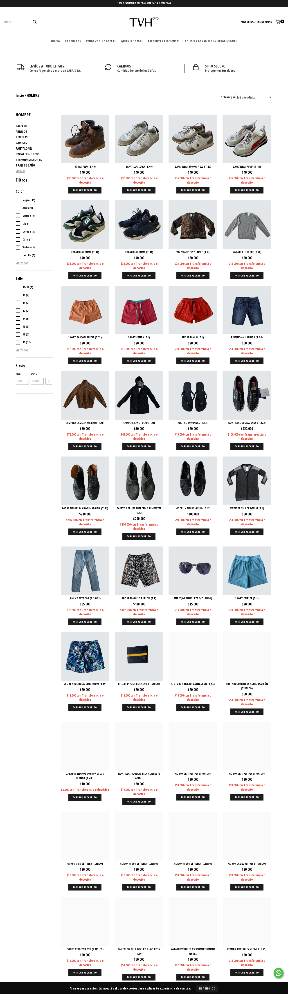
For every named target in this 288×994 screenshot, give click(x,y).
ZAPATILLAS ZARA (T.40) (139, 167)
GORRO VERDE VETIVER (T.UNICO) (85, 949)
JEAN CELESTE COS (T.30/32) (85, 598)
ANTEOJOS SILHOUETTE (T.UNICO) (193, 598)
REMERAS (22, 137)
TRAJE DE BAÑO (25, 165)
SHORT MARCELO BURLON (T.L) (139, 598)
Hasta (34, 374)
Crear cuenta (247, 22)
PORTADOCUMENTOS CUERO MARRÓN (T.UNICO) (247, 686)
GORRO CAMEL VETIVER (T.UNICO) (247, 864)
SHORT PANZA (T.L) (139, 337)
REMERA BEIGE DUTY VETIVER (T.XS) (246, 949)
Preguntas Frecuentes (164, 41)
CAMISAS (21, 143)
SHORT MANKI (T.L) (193, 337)
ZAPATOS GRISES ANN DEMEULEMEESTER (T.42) (139, 510)
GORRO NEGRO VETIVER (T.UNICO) (139, 864)
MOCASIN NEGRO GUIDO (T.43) (193, 508)
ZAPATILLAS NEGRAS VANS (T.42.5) (247, 423)
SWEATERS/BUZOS (27, 154)
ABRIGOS (21, 131)
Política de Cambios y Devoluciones (211, 41)
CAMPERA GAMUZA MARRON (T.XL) (85, 423)
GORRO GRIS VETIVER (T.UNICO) (193, 774)
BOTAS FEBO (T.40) (85, 167)
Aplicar (48, 381)
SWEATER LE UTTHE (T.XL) (247, 252)
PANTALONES (24, 148)
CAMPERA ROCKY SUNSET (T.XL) (193, 252)
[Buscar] (34, 22)
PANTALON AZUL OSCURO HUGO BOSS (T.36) (139, 951)
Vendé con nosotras (101, 41)
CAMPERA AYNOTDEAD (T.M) (139, 423)
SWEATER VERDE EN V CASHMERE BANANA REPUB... (193, 951)
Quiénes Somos (132, 41)
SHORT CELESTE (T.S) (247, 598)
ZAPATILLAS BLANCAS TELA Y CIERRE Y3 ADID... (139, 776)
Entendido (207, 988)
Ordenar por (228, 97)
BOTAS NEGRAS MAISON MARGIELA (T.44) (85, 508)
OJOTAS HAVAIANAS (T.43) (192, 423)
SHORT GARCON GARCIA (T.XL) (85, 337)
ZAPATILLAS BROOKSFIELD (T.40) (193, 167)
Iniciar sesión (264, 22)
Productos (73, 41)
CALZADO (21, 126)
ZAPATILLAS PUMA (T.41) (247, 167)
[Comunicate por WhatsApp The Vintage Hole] (279, 973)
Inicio (55, 41)
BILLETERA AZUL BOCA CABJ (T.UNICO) (139, 684)
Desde (18, 374)
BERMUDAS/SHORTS (29, 159)
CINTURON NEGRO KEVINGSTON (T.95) (193, 684)
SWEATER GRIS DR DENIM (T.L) (247, 508)
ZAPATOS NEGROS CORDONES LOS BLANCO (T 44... (85, 776)
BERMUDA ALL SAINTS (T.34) (247, 337)
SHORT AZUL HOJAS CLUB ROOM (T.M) (85, 684)
